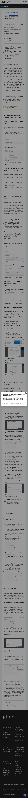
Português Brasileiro (16, 403)
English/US (5, 403)
